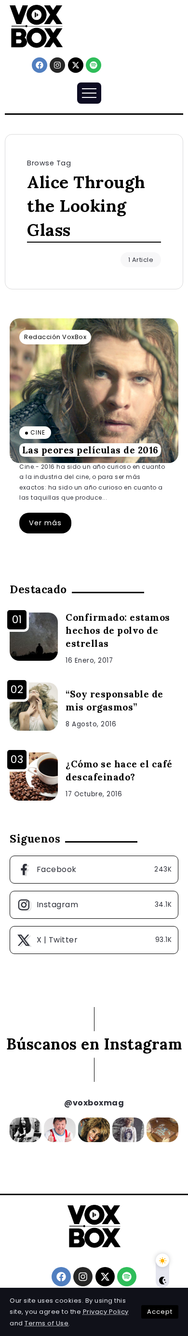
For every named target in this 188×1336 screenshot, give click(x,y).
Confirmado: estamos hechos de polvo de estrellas (118, 630)
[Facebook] (39, 65)
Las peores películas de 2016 (90, 450)
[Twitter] (94, 940)
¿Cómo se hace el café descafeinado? (119, 770)
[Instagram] (57, 65)
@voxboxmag (94, 1102)
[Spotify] (93, 65)
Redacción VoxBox (55, 337)
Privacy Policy (106, 1311)
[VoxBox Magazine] (36, 25)
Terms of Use (46, 1323)
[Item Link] (94, 390)
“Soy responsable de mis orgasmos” (114, 700)
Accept (160, 1311)
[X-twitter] (75, 65)
